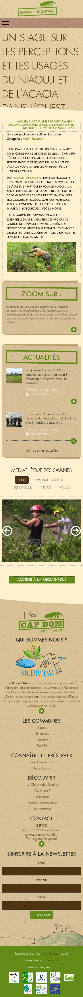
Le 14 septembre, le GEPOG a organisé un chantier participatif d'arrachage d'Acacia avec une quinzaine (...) (46, 376)
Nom (41, 897)
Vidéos (65, 487)
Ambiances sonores (49, 480)
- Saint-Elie (41, 746)
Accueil (22, 121)
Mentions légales (38, 967)
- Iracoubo (41, 740)
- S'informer (41, 797)
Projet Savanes (61, 121)
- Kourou (41, 727)
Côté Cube (52, 960)
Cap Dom (41, 622)
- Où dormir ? (41, 791)
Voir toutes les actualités (41, 450)
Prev (7, 531)
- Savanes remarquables (41, 803)
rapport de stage (26, 178)
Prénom (41, 880)
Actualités (39, 121)
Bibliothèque (23, 487)
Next (76, 531)
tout (21, 480)
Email (41, 863)
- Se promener (41, 809)
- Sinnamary (41, 733)
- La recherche (41, 768)
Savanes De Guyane (37, 8)
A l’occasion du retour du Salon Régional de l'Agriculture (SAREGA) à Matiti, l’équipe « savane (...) (50, 418)
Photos (46, 487)
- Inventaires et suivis (42, 762)
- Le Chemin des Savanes (41, 784)
